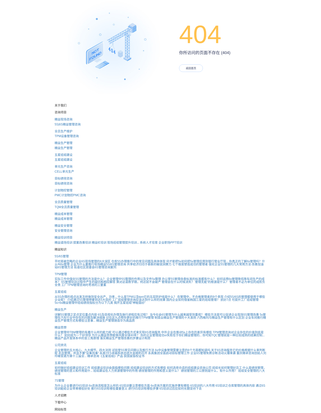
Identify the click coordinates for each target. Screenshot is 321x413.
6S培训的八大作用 (202, 385)
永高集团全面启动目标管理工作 (169, 353)
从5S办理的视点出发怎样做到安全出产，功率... (86, 296)
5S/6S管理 (62, 256)
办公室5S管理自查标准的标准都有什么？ (189, 279)
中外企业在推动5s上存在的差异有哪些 (186, 332)
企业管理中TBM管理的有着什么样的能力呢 (83, 332)
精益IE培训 (99, 242)
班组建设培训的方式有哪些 (148, 367)
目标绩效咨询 (63, 178)
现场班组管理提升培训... (123, 242)
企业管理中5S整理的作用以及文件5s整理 (134, 279)
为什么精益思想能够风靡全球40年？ (116, 335)
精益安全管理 (63, 225)
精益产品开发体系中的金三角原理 (77, 338)
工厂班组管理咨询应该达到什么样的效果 (139, 299)
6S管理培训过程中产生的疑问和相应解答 (88, 282)
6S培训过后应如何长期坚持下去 (180, 388)
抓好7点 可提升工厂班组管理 (240, 299)
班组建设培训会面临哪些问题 (110, 367)
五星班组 (61, 291)
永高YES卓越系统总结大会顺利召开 (123, 353)
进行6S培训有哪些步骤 (143, 388)
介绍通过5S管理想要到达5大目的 (89, 299)
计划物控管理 (63, 190)
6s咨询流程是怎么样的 (104, 385)
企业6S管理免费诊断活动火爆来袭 (213, 353)
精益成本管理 (63, 214)
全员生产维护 (63, 131)
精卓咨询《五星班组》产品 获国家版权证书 (116, 356)
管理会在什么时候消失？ (178, 282)
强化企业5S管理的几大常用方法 (230, 264)
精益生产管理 (63, 143)
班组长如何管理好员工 (227, 367)
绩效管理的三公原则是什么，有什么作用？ (209, 370)
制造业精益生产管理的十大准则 (175, 317)
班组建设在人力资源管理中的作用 (115, 370)
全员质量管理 (63, 202)
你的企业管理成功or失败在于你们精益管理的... (171, 335)
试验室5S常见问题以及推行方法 (133, 350)
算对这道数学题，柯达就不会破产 (138, 282)
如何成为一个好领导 (77, 335)
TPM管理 (61, 274)
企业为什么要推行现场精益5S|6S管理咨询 (98, 264)
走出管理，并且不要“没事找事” (78, 353)
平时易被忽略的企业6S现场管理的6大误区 (83, 261)
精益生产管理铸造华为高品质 (115, 320)
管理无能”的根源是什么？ (212, 282)
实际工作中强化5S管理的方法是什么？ (80, 279)
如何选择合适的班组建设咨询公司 (189, 367)
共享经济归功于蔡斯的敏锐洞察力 (149, 264)
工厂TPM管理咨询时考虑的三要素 (83, 284)
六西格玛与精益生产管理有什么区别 (220, 317)
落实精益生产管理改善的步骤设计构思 (125, 338)
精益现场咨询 (63, 119)
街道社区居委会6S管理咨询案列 (95, 267)
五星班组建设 (63, 154)
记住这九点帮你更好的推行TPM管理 (130, 317)
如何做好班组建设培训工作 (72, 367)
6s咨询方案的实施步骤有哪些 (170, 385)
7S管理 (59, 380)
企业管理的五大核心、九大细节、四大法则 (83, 350)
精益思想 (61, 327)
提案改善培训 (82, 242)
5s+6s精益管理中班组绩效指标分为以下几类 (84, 302)
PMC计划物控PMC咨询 (70, 195)
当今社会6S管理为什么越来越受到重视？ (177, 314)
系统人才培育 (149, 242)
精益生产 (61, 309)
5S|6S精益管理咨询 (68, 124)
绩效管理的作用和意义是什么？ (159, 370)
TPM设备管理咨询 (67, 136)
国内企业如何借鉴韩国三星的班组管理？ (193, 299)
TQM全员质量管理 (67, 207)
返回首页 (191, 68)
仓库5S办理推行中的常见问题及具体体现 (138, 261)
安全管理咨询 (63, 230)
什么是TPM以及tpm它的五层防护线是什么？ (147, 296)
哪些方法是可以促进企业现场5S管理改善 (232, 314)
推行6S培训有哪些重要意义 (109, 388)
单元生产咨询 (63, 166)
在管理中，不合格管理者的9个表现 (200, 296)
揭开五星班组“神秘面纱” (129, 302)
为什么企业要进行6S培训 (71, 385)
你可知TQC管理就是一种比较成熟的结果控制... (233, 335)
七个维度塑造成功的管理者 (190, 264)
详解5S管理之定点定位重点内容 (76, 314)
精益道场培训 (63, 242)
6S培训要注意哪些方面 (134, 385)
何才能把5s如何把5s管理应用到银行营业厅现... (197, 261)
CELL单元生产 (64, 171)
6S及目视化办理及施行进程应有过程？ (123, 314)
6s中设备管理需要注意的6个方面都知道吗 (182, 350)
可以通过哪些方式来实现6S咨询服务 (136, 332)
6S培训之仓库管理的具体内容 (235, 385)
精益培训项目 (63, 237)
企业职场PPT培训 (170, 242)
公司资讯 (61, 345)
